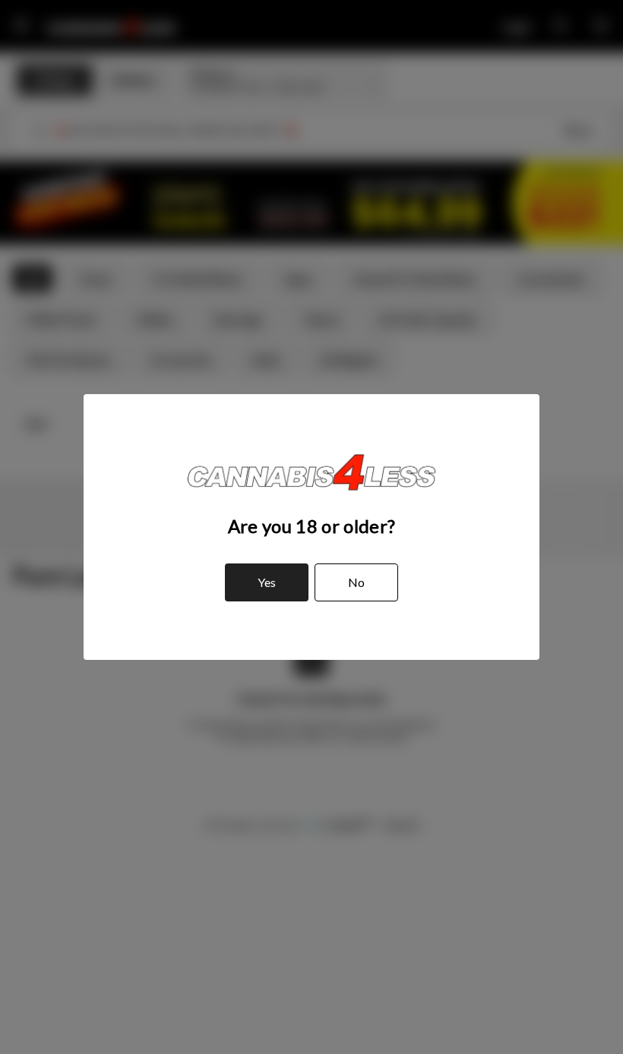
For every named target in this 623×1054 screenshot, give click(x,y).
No (356, 582)
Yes (267, 582)
